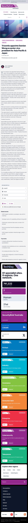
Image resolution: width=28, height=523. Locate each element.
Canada (9, 469)
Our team (5, 505)
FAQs (4, 499)
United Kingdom (14, 472)
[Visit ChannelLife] (9, 360)
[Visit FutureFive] (9, 395)
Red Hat (4, 42)
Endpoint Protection (8, 14)
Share (5, 203)
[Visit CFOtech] (9, 342)
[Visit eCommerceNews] (9, 378)
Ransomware (21, 14)
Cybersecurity (21, 12)
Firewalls (15, 14)
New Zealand (6, 472)
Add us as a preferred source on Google (12, 206)
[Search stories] (25, 482)
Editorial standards (7, 496)
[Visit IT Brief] (9, 413)
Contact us (5, 491)
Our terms (5, 508)
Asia (4, 469)
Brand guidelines (6, 488)
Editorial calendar (6, 494)
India (14, 469)
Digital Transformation (8, 40)
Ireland (18, 469)
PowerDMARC (17, 521)
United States (6, 476)
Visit (4, 354)
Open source (19, 40)
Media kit (11, 354)
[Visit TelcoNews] (9, 449)
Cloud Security (14, 12)
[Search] (19, 17)
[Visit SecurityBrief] (9, 431)
